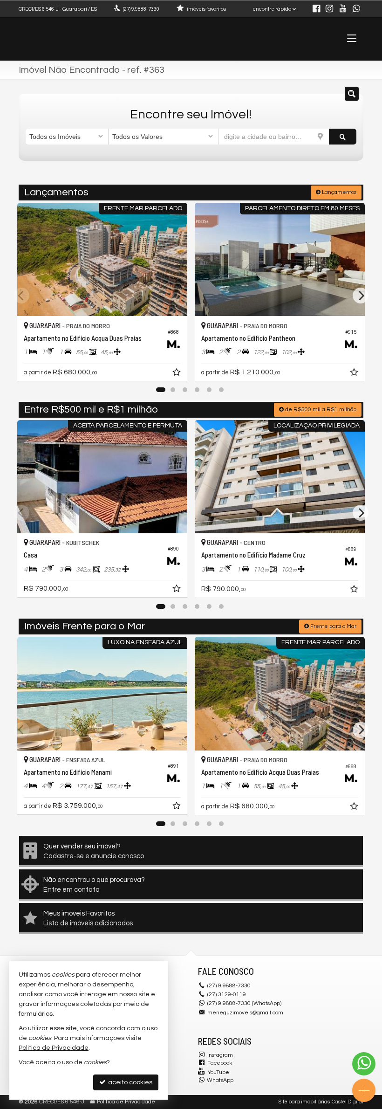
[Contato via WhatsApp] (363, 1063)
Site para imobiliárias (304, 1101)
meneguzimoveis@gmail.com (245, 1013)
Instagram (220, 1055)
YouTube (218, 1072)
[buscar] (342, 137)
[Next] (360, 295)
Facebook (219, 1063)
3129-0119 (226, 995)
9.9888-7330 (141, 9)
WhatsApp (220, 1080)
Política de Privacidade (126, 1102)
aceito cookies (129, 1082)
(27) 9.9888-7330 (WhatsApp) (244, 1003)
